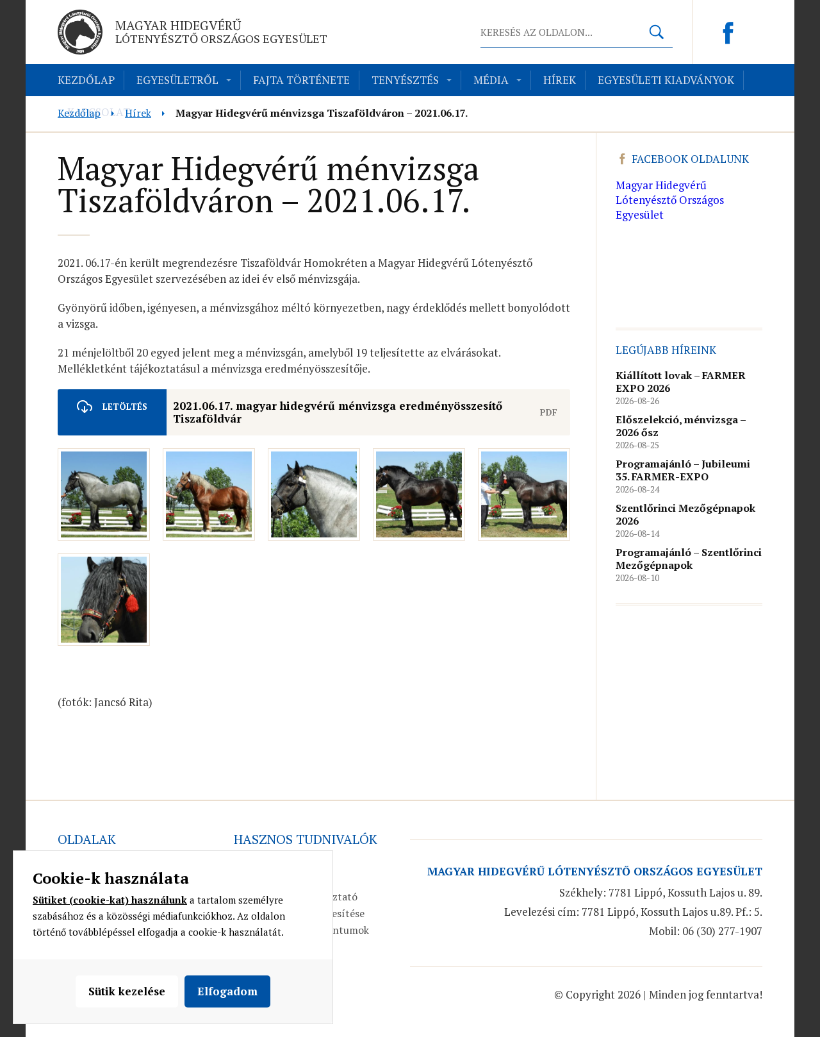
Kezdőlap (86, 79)
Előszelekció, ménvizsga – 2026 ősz (681, 426)
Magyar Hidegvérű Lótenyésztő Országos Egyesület (670, 200)
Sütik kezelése (126, 991)
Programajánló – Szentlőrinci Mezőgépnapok (689, 558)
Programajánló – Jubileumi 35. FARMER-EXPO (683, 470)
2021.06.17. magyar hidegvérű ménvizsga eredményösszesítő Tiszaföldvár (337, 412)
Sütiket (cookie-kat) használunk (110, 899)
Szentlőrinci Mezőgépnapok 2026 (685, 514)
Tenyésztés (405, 79)
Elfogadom (227, 991)
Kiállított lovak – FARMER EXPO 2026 (681, 381)
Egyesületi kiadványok (666, 79)
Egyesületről (177, 79)
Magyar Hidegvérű (221, 31)
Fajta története (301, 79)
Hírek (559, 79)
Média (491, 79)
